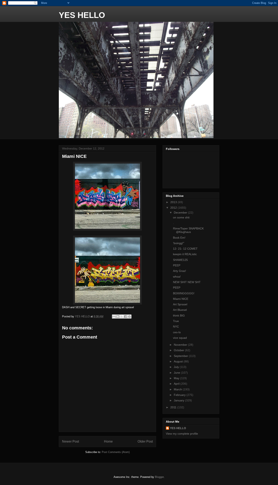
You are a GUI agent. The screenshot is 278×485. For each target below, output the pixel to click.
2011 (173, 407)
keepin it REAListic (185, 254)
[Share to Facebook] (126, 316)
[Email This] (114, 316)
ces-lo (177, 332)
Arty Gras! (179, 270)
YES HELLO (82, 15)
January (179, 400)
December (181, 212)
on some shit (181, 217)
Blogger (159, 476)
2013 (174, 202)
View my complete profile (182, 433)
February (180, 394)
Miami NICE (180, 298)
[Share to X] (122, 316)
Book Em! (179, 237)
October (179, 350)
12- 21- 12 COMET (185, 248)
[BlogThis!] (118, 316)
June (177, 372)
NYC (176, 326)
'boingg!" (178, 243)
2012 (174, 207)
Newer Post (70, 441)
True (176, 321)
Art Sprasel (180, 304)
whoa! (177, 276)
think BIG (179, 315)
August (179, 361)
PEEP (176, 265)
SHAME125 (180, 259)
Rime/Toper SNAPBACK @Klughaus (188, 230)
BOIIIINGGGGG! (183, 293)
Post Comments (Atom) (116, 452)
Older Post (145, 441)
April (177, 383)
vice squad (180, 337)
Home (108, 441)
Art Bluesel (180, 309)
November (181, 344)
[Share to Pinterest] (129, 316)
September (181, 356)
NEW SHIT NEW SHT (187, 282)
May (177, 378)
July (177, 367)
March (178, 389)
